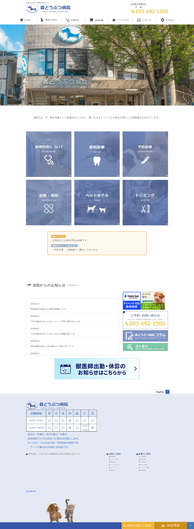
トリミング (114, 467)
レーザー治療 (144, 467)
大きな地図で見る (31, 491)
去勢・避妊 (143, 464)
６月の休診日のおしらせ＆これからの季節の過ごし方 (52, 334)
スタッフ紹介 (114, 459)
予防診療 (143, 462)
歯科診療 (143, 459)
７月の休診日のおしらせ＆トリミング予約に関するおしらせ (55, 321)
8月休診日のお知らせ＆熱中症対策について (48, 309)
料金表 (112, 470)
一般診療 (143, 456)
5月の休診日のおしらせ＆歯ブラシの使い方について (52, 346)
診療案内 (113, 456)
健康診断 (143, 470)
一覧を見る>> (72, 285)
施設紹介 (113, 462)
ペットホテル (114, 464)
